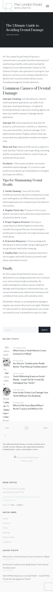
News (5, 528)
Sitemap (6, 532)
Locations (7, 542)
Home (5, 518)
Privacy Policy (9, 537)
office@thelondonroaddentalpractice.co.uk (21, 497)
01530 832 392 (9, 500)
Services (6, 523)
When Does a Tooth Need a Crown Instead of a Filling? (26, 556)
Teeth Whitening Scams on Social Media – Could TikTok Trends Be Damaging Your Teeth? (28, 379)
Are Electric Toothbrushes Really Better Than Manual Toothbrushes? (25, 566)
